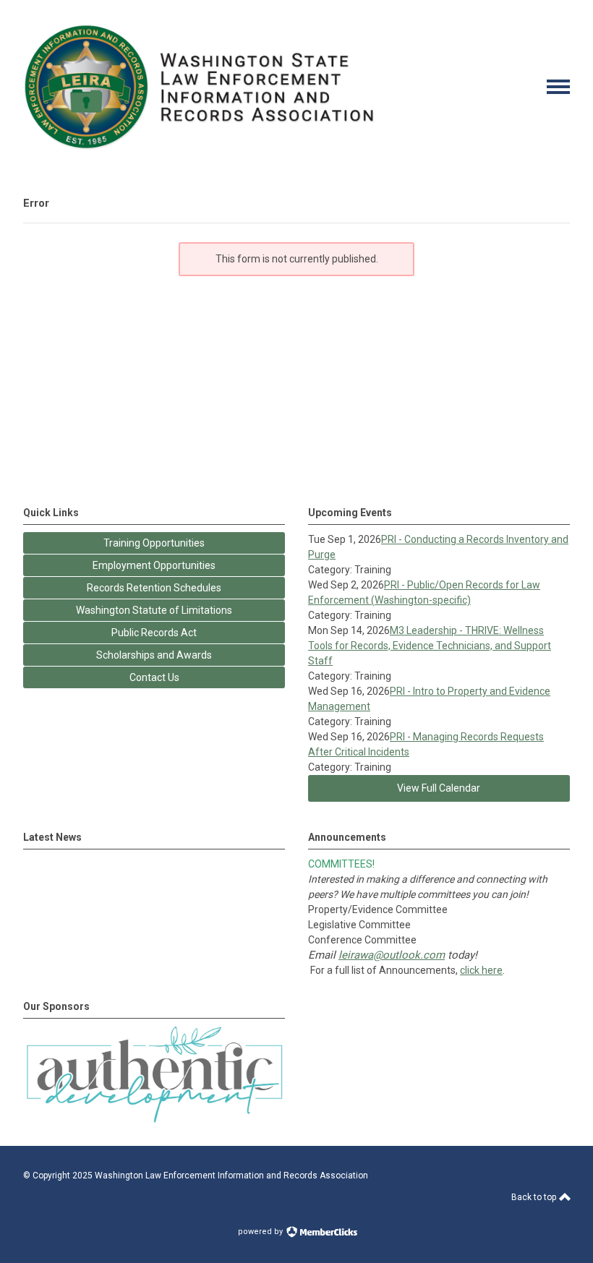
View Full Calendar (438, 788)
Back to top (534, 1197)
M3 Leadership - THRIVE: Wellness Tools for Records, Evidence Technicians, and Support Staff (429, 646)
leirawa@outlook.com (391, 955)
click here (481, 970)
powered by (261, 1231)
